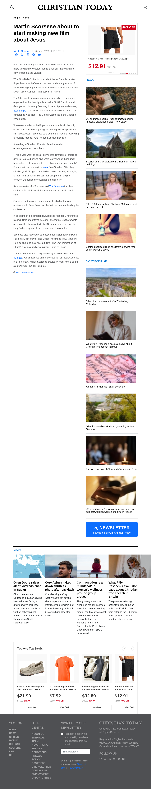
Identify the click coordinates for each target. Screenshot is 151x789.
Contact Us (39, 770)
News (26, 17)
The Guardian (56, 186)
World (13, 740)
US (11, 755)
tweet (45, 167)
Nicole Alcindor (21, 51)
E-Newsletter (41, 767)
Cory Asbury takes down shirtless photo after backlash (59, 586)
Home (16, 17)
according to (19, 110)
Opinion (14, 737)
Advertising (40, 745)
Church (14, 744)
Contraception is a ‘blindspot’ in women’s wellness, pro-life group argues (90, 589)
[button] (4, 7)
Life (11, 751)
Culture (15, 748)
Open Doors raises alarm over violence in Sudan (27, 586)
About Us (38, 734)
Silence (18, 257)
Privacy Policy (75, 768)
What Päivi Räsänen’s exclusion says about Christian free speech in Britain (123, 589)
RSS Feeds (38, 763)
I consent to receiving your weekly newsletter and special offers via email (76, 739)
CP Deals (110, 73)
